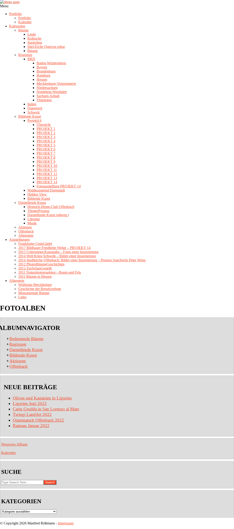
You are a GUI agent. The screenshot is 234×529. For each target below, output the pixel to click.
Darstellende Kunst (26, 349)
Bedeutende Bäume (26, 338)
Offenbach (18, 366)
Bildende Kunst (23, 355)
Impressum (66, 523)
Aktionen (17, 360)
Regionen (17, 344)
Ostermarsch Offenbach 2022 (38, 420)
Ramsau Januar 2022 (31, 425)
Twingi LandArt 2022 (32, 414)
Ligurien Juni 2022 (30, 403)
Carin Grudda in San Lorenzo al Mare (46, 409)
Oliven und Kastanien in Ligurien (42, 398)
